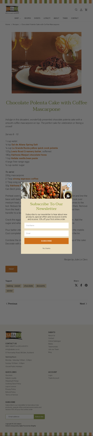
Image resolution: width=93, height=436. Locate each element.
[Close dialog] (69, 185)
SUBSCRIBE (46, 241)
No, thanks (46, 248)
